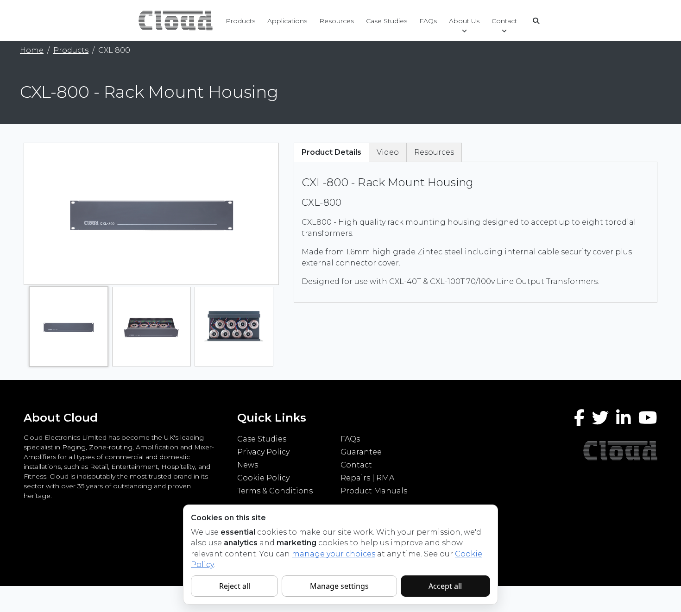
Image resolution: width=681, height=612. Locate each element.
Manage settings (339, 586)
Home (32, 50)
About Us (464, 21)
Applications (287, 21)
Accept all (445, 586)
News (247, 465)
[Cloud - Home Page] (174, 20)
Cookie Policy (263, 477)
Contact (504, 21)
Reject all (234, 586)
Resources (336, 21)
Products (240, 21)
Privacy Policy (263, 452)
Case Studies (386, 21)
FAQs (428, 21)
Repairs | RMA (367, 477)
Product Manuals (373, 490)
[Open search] (536, 21)
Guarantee (361, 452)
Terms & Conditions (275, 490)
